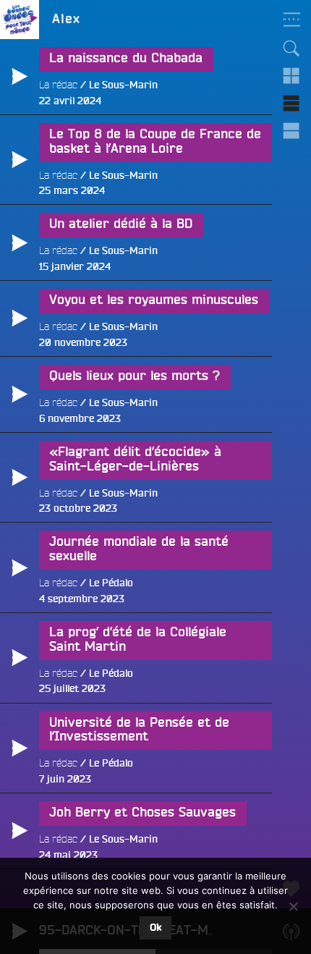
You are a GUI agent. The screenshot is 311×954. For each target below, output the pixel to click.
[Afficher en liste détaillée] (291, 131)
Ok (155, 928)
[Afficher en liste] (291, 103)
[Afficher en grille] (291, 76)
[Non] (293, 906)
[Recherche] (291, 48)
